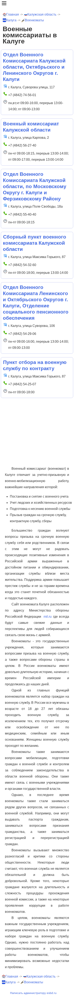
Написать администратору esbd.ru (33, 993)
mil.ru (48, 616)
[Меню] (37, 3)
